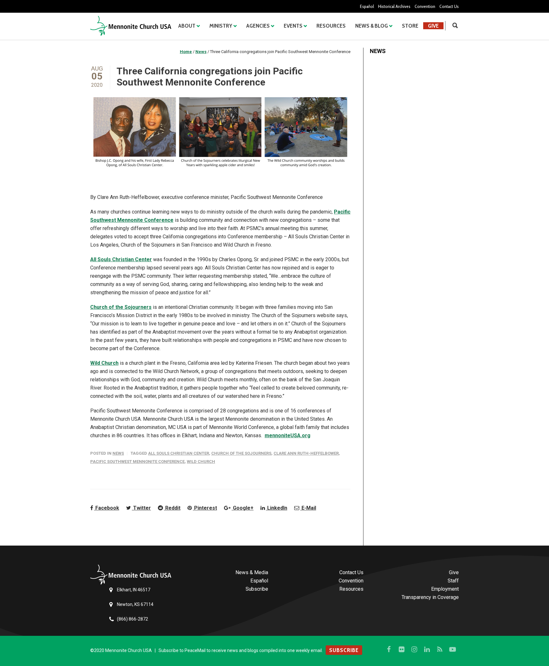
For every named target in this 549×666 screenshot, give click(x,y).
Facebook (106, 508)
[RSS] (439, 649)
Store (410, 25)
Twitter (141, 508)
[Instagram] (414, 649)
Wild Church (104, 363)
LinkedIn (276, 508)
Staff (453, 581)
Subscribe (257, 589)
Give (433, 25)
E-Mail (308, 508)
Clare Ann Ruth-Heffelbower (306, 453)
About (186, 25)
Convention (425, 6)
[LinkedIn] (427, 649)
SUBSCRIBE (344, 650)
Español (367, 6)
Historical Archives (394, 6)
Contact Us (449, 6)
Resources (331, 25)
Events (293, 25)
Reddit (172, 508)
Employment (445, 589)
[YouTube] (452, 649)
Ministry (220, 25)
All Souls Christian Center (121, 259)
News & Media (251, 572)
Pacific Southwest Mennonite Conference (137, 461)
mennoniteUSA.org (287, 435)
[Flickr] (401, 649)
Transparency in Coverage (430, 597)
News (118, 453)
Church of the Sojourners (121, 307)
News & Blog (371, 25)
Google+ (243, 508)
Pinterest (205, 508)
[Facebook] (389, 649)
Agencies (258, 25)
